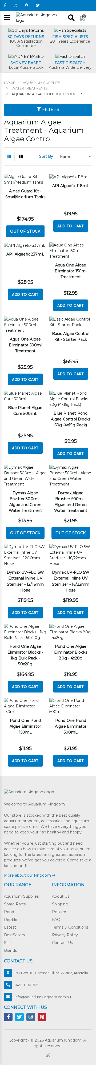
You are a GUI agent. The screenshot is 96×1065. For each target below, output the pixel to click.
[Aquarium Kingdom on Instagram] (15, 5)
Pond (9, 911)
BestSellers (14, 935)
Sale (8, 942)
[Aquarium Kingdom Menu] (7, 18)
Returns (59, 911)
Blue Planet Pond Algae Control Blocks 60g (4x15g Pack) (71, 419)
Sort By (46, 156)
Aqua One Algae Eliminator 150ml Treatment (70, 271)
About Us (60, 896)
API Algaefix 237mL (25, 254)
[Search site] (71, 18)
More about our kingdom (28, 875)
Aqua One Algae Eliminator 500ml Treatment (25, 345)
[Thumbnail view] (9, 156)
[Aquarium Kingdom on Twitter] (38, 5)
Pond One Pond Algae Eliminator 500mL (70, 726)
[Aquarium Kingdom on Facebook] (5, 5)
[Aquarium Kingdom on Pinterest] (26, 5)
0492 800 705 (26, 985)
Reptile (10, 919)
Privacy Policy (65, 935)
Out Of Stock (25, 231)
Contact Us (62, 942)
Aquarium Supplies (21, 896)
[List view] (21, 156)
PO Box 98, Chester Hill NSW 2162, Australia (51, 973)
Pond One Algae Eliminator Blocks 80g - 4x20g (70, 652)
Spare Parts (15, 904)
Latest (10, 927)
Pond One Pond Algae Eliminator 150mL (25, 726)
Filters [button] (50, 109)
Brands (10, 950)
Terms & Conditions (70, 927)
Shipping (60, 904)
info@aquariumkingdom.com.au (43, 997)
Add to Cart (70, 226)
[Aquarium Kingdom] (40, 17)
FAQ (56, 919)
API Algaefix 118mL (70, 185)
